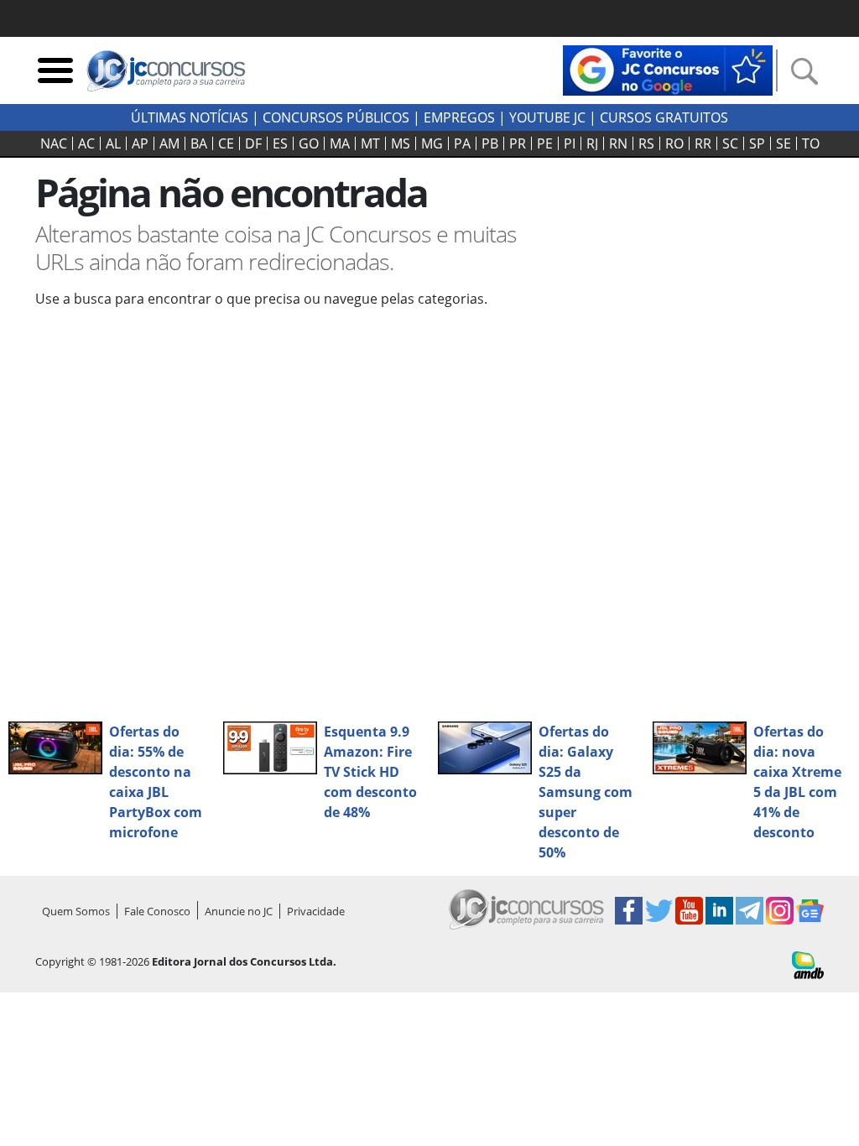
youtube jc (547, 117)
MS (400, 143)
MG (432, 143)
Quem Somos (76, 911)
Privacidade (316, 911)
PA (462, 143)
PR (517, 143)
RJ (592, 143)
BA (198, 143)
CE (226, 143)
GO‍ (309, 143)
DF (253, 143)
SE (783, 143)
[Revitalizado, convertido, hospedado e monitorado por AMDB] (808, 964)
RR (703, 143)
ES (280, 143)
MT (370, 143)
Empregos (459, 117)
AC (86, 143)
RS (646, 143)
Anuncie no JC (239, 911)
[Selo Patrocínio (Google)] (668, 69)
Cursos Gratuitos (664, 117)
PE (545, 143)
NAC (53, 143)
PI (569, 143)
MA (340, 143)
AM (169, 143)
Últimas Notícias (189, 117)
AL (113, 143)
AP (140, 143)
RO (674, 143)
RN (618, 143)
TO (811, 143)
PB (490, 143)
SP (757, 143)
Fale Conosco (157, 911)
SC (730, 143)
